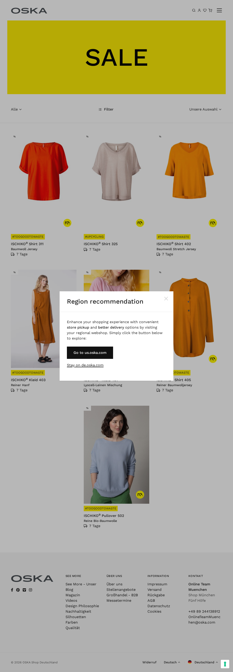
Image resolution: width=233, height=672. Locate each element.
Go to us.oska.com (89, 352)
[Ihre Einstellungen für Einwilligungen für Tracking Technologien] (225, 664)
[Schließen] (166, 298)
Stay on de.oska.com (85, 365)
